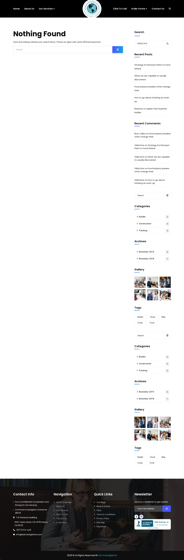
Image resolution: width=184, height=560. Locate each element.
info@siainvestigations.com (29, 534)
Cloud (152, 317)
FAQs (99, 510)
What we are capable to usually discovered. (150, 77)
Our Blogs (101, 502)
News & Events (103, 506)
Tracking (153, 230)
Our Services (62, 510)
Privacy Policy (103, 518)
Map (163, 317)
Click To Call (62, 514)
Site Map (101, 522)
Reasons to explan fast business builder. (150, 110)
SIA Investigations (108, 555)
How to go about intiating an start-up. (152, 99)
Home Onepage (63, 502)
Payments (101, 526)
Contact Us (61, 518)
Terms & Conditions (106, 514)
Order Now (61, 522)
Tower (140, 323)
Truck (152, 323)
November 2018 (153, 258)
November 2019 (153, 252)
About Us (60, 506)
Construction (153, 223)
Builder (153, 217)
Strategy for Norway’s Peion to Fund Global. (152, 66)
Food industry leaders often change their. (152, 88)
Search (139, 32)
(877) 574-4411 (23, 530)
